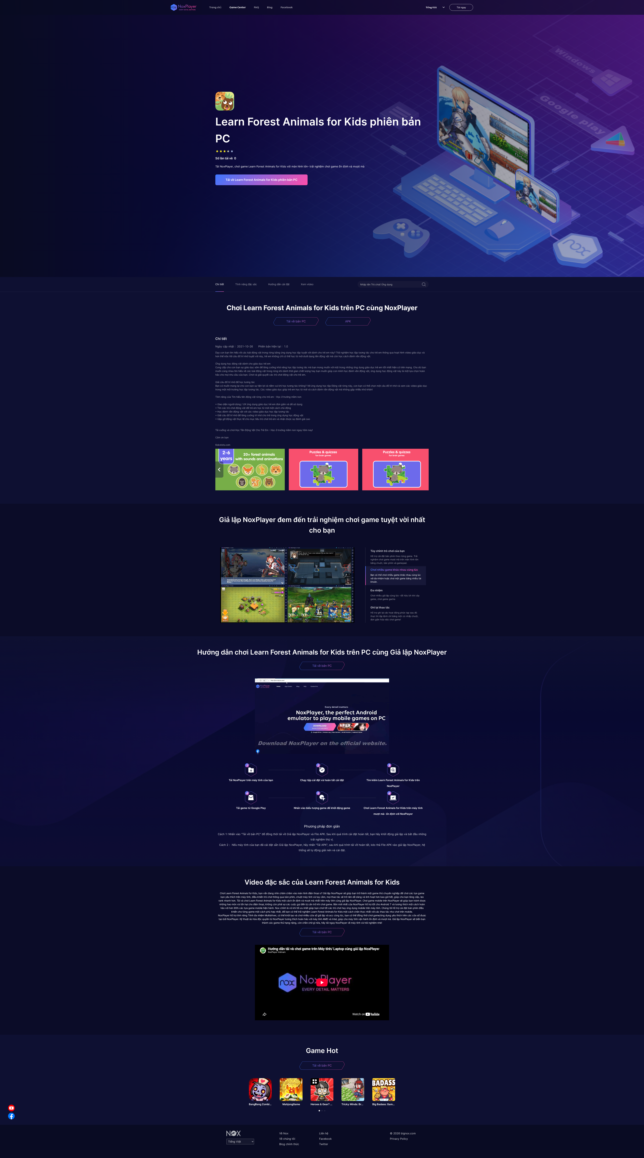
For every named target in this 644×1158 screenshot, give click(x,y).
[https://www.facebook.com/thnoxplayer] (11, 1116)
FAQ (256, 7)
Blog (270, 7)
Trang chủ (215, 7)
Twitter (323, 1144)
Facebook (287, 7)
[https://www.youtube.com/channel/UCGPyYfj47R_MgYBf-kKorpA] (11, 1108)
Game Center (237, 7)
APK (348, 321)
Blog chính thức (289, 1144)
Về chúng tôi (287, 1138)
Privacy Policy (399, 1138)
